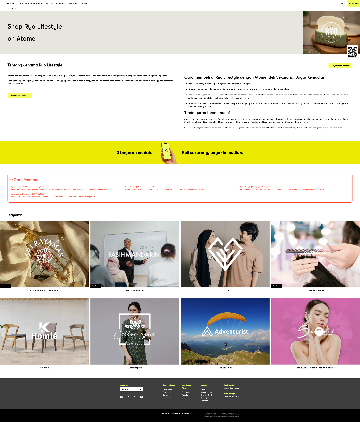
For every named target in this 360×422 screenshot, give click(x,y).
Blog (164, 392)
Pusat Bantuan (168, 398)
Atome (5, 8)
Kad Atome (49, 3)
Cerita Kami (167, 389)
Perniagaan (60, 3)
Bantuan (85, 3)
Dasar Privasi (206, 395)
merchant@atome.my (232, 396)
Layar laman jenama (19, 96)
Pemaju (185, 395)
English (341, 3)
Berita (165, 395)
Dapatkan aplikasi (354, 3)
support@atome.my (231, 388)
